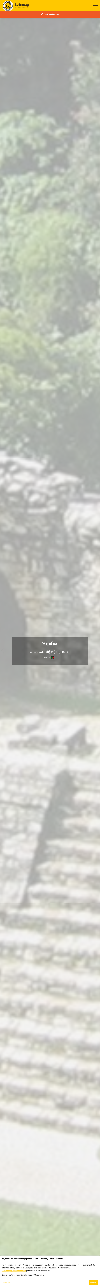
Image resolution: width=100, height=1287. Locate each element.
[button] (3, 651)
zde (29, 1242)
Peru (53, 661)
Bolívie (41, 661)
